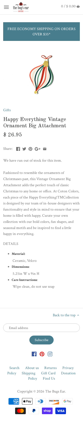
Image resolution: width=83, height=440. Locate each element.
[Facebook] (34, 353)
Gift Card (48, 373)
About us (32, 367)
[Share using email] (45, 148)
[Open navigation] (6, 7)
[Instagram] (50, 353)
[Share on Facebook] (18, 148)
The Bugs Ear (55, 391)
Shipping (28, 373)
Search (14, 367)
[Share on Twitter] (24, 148)
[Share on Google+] (37, 148)
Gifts (7, 110)
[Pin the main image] (30, 148)
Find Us (49, 378)
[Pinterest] (42, 353)
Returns (50, 367)
